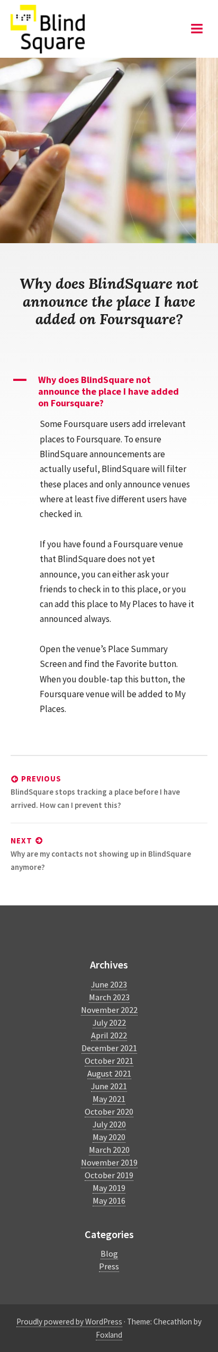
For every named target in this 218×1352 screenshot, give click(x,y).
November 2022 (109, 1009)
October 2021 (109, 1060)
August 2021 (109, 1073)
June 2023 (109, 984)
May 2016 (109, 1200)
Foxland (109, 1335)
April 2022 (109, 1035)
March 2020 (109, 1149)
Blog (109, 1253)
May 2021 (109, 1098)
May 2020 (109, 1137)
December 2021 (109, 1048)
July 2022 (109, 1022)
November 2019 (109, 1162)
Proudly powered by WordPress (69, 1322)
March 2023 (109, 997)
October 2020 (109, 1111)
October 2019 (109, 1175)
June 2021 (109, 1086)
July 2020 (109, 1124)
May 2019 (109, 1187)
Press (109, 1266)
